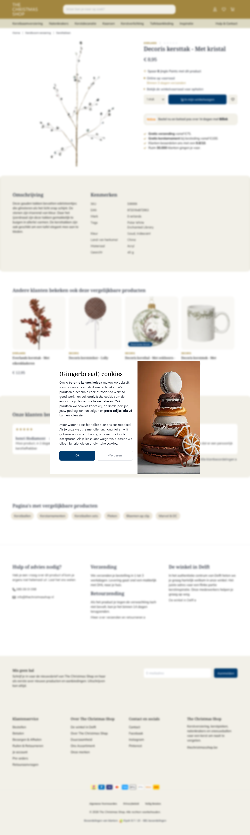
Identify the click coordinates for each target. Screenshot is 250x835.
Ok (77, 455)
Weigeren (115, 455)
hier (89, 425)
